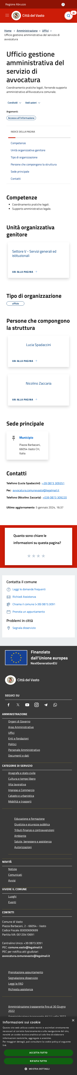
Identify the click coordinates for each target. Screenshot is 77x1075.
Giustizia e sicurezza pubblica (32, 824)
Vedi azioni (31, 103)
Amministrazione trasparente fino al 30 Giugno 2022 (37, 1008)
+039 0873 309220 (55, 497)
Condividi (13, 103)
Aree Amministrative (21, 727)
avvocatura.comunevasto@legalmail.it (36, 490)
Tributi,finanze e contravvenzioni (34, 830)
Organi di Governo (19, 721)
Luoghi (12, 896)
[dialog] (38, 1046)
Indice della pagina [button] (23, 131)
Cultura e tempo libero (21, 778)
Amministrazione (27, 30)
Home (7, 30)
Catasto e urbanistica (21, 796)
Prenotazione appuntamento (25, 972)
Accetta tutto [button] (38, 1052)
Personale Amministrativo (24, 750)
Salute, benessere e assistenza (33, 841)
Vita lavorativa (17, 784)
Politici (12, 744)
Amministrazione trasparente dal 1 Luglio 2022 (37, 1016)
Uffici (45, 30)
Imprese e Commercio (21, 790)
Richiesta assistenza (20, 989)
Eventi (12, 902)
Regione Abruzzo (15, 4)
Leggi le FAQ (15, 983)
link (4, 1045)
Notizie (12, 869)
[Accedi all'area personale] (63, 4)
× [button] (73, 1020)
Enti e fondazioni (18, 738)
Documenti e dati (18, 755)
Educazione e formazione (29, 819)
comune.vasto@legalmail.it (25, 947)
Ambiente (20, 836)
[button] (38, 1069)
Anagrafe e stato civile (21, 773)
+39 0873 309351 (53, 483)
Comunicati (15, 875)
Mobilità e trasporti (20, 801)
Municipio (26, 437)
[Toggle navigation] (7, 15)
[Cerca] (69, 16)
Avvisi (12, 880)
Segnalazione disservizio (23, 978)
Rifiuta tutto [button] (38, 1061)
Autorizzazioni (23, 847)
